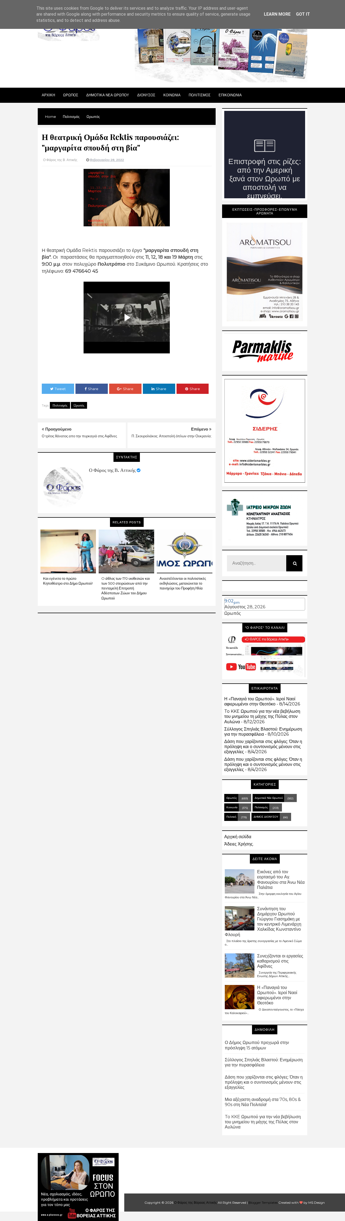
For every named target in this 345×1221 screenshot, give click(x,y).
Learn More (277, 14)
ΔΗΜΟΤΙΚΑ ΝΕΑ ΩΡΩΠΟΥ (107, 95)
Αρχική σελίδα (237, 836)
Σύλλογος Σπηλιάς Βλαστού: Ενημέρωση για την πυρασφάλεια (263, 732)
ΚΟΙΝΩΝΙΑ (172, 95)
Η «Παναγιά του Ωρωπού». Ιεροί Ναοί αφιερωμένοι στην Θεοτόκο (259, 701)
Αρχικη (48, 95)
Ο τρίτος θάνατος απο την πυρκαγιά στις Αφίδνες (79, 436)
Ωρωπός (79, 405)
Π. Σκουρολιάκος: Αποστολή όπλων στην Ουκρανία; (172, 436)
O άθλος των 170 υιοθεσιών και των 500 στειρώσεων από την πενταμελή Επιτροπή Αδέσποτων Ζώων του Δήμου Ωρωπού (125, 588)
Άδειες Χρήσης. (239, 844)
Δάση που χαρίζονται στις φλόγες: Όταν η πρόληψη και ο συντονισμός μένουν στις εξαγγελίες (263, 746)
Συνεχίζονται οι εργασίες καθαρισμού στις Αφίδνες (280, 961)
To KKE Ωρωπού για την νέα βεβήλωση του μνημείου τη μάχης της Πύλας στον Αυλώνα (262, 716)
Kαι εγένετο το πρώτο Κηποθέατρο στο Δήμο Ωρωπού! (68, 580)
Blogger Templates (263, 1202)
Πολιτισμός (60, 405)
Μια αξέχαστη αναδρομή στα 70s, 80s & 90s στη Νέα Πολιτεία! (263, 1102)
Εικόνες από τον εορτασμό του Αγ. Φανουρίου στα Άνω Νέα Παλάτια (281, 879)
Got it (303, 14)
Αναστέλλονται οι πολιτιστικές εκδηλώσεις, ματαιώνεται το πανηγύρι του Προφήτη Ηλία (183, 583)
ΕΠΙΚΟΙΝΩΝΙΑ (230, 95)
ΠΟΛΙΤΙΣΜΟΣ (200, 95)
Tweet (60, 389)
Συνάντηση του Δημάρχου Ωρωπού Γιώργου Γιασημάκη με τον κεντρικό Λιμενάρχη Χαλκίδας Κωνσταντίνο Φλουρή (263, 921)
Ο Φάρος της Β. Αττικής (112, 470)
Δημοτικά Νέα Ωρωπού (269, 798)
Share (93, 389)
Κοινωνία (231, 807)
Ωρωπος (70, 95)
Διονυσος (146, 95)
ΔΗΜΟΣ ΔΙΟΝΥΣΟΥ (266, 816)
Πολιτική (231, 816)
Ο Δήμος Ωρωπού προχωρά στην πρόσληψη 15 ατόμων (257, 1045)
